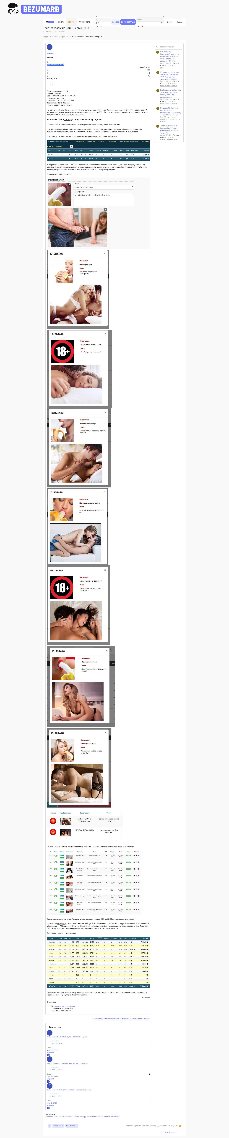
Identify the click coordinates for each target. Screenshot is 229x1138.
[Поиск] (97, 23)
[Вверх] (176, 1125)
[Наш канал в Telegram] (171, 1132)
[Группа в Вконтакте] (165, 1132)
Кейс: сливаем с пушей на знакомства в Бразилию (67, 1063)
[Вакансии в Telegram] (173, 1132)
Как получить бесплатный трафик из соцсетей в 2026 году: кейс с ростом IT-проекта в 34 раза (169, 56)
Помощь (171, 1126)
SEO (161, 68)
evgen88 (48, 31)
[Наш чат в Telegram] (176, 1132)
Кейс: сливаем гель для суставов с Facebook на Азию (69, 1090)
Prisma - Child (58, 1126)
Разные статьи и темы (168, 86)
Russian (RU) (73, 1126)
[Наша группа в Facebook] (169, 1132)
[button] (75, 22)
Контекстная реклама (168, 139)
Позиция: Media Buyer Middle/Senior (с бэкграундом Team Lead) (170, 110)
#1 (52, 85)
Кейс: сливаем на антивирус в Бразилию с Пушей (67, 1037)
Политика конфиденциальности (154, 1126)
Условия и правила (133, 1126)
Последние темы (167, 47)
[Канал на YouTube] (167, 1132)
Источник (146, 997)
